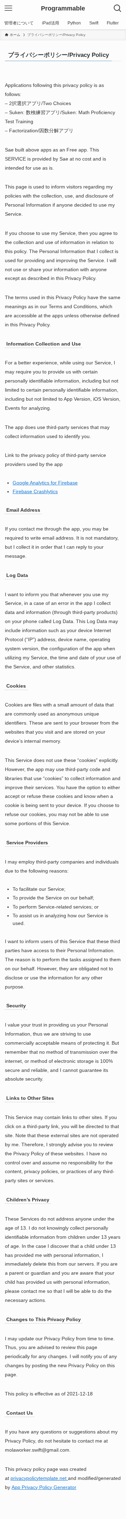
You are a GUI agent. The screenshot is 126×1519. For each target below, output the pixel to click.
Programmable (63, 8)
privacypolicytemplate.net (39, 1478)
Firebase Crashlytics (35, 491)
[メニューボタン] (8, 8)
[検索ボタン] (117, 8)
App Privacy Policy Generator (44, 1487)
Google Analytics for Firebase (45, 483)
